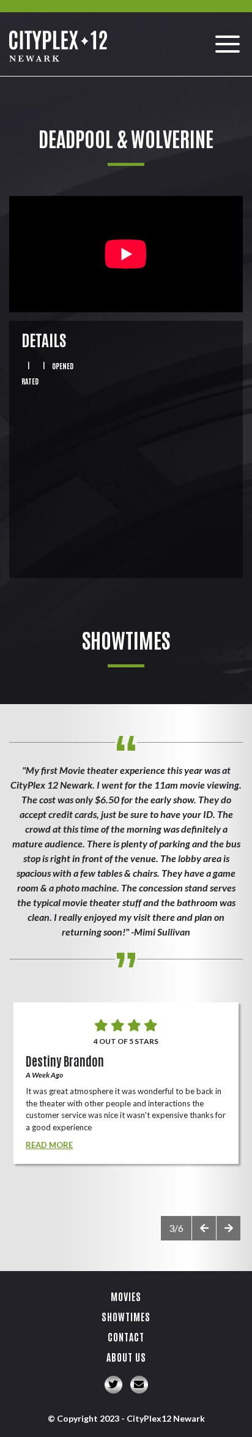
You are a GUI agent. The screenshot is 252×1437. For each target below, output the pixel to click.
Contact (126, 1336)
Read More (49, 1145)
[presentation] (203, 1228)
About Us (126, 1357)
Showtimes (126, 1316)
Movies (126, 1296)
